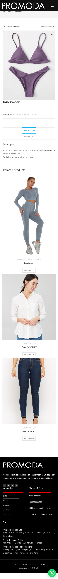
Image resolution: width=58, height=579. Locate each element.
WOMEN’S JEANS (29, 431)
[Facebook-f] (4, 485)
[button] (52, 5)
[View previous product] (5, 26)
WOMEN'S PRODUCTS (30, 114)
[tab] (29, 131)
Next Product (46, 26)
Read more (29, 270)
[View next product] (53, 26)
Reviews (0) (29, 136)
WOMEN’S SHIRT (29, 347)
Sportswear (21, 259)
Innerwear (17, 114)
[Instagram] (16, 485)
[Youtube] (8, 485)
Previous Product (13, 26)
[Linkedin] (12, 485)
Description (29, 130)
